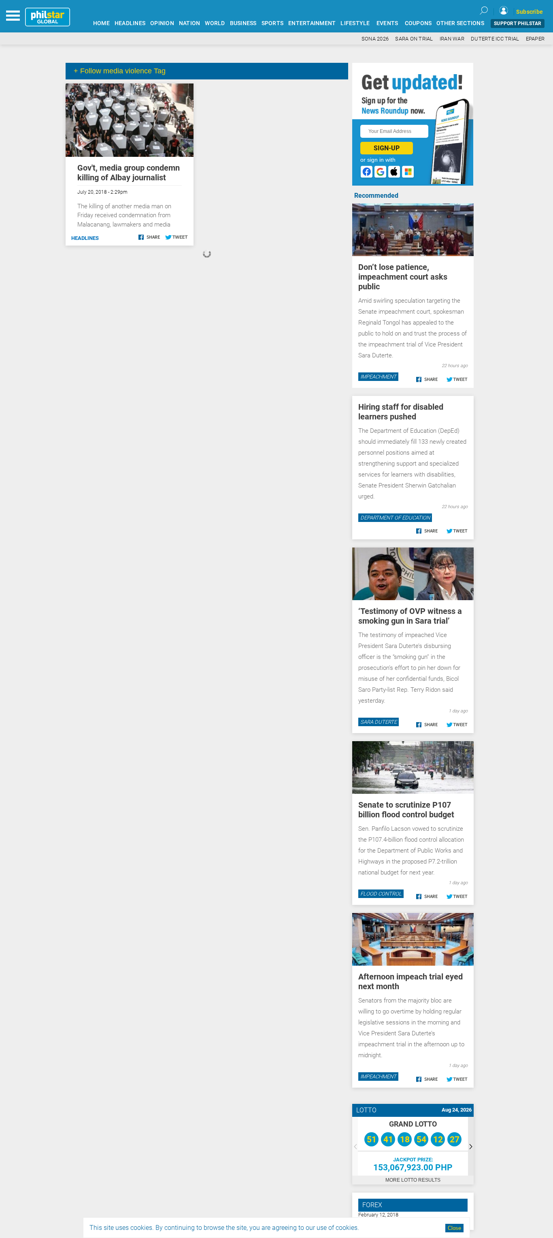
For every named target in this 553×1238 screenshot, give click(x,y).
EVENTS (387, 23)
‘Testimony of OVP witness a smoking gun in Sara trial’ (410, 616)
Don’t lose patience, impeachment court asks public (402, 276)
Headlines (85, 238)
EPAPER (535, 39)
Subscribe (529, 12)
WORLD (215, 23)
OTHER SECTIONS (460, 23)
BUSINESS (243, 23)
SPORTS (273, 23)
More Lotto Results (412, 1180)
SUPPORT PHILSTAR (517, 23)
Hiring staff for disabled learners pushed (400, 411)
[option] (413, 1146)
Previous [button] (355, 1146)
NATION (189, 23)
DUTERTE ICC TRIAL (495, 39)
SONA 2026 (375, 39)
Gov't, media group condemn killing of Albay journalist (128, 172)
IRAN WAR (452, 39)
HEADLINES (130, 23)
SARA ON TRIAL (414, 39)
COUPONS (418, 23)
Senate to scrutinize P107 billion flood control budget (406, 809)
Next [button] (471, 1146)
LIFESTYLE (355, 23)
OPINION (162, 23)
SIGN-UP (387, 148)
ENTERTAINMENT (312, 23)
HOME (101, 23)
